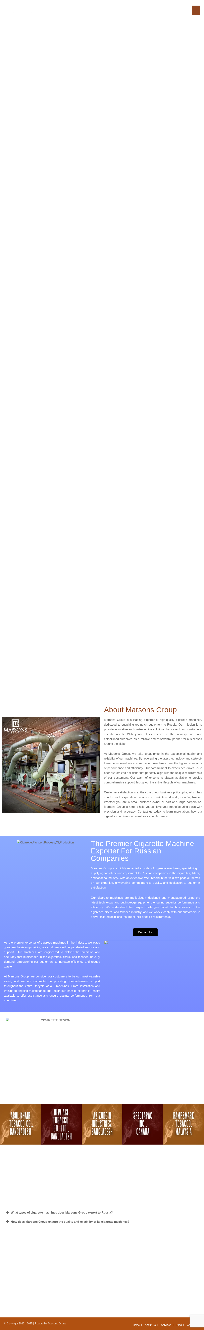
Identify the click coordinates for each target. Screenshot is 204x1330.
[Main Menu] (196, 10)
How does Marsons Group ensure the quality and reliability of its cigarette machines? (70, 1221)
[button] (3, 1124)
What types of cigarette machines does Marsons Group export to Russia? (62, 1212)
